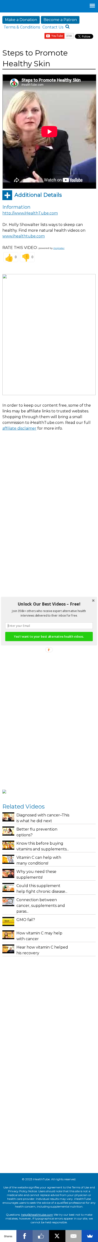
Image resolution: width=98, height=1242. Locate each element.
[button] (49, 604)
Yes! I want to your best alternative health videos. (49, 636)
